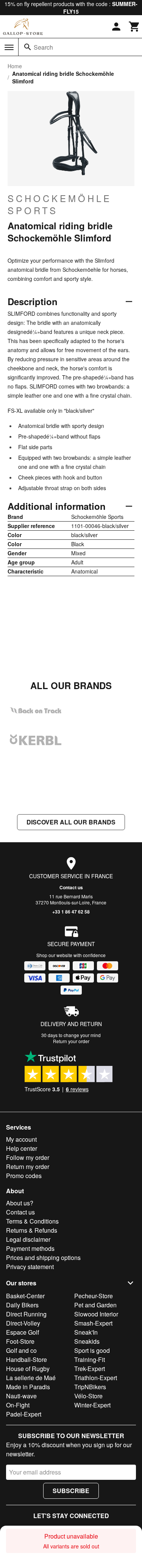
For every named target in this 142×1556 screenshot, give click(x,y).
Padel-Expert (23, 1414)
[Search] (27, 47)
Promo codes (24, 1175)
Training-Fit (89, 1359)
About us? (19, 1203)
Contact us (71, 887)
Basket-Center (25, 1295)
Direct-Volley (23, 1323)
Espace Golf (22, 1332)
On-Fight (18, 1405)
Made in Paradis (28, 1386)
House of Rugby (28, 1368)
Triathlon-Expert (95, 1377)
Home (15, 66)
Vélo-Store (88, 1395)
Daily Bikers (22, 1305)
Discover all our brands (71, 822)
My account (21, 1139)
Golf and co (21, 1350)
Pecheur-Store (93, 1295)
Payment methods (30, 1248)
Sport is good (92, 1350)
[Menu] (9, 47)
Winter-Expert (92, 1405)
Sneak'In (86, 1332)
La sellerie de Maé (31, 1377)
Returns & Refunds (31, 1230)
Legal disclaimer (28, 1239)
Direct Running (26, 1314)
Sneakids (87, 1341)
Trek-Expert (89, 1368)
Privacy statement (30, 1266)
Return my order (27, 1166)
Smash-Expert (93, 1323)
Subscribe (71, 1490)
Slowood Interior (96, 1314)
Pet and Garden (95, 1305)
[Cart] (134, 26)
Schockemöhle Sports (60, 204)
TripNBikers (90, 1386)
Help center (21, 1148)
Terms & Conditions (32, 1221)
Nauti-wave (21, 1395)
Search (43, 47)
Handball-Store (26, 1359)
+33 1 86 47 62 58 (71, 911)
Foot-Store (20, 1341)
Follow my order (27, 1157)
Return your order (71, 1041)
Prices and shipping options (43, 1257)
